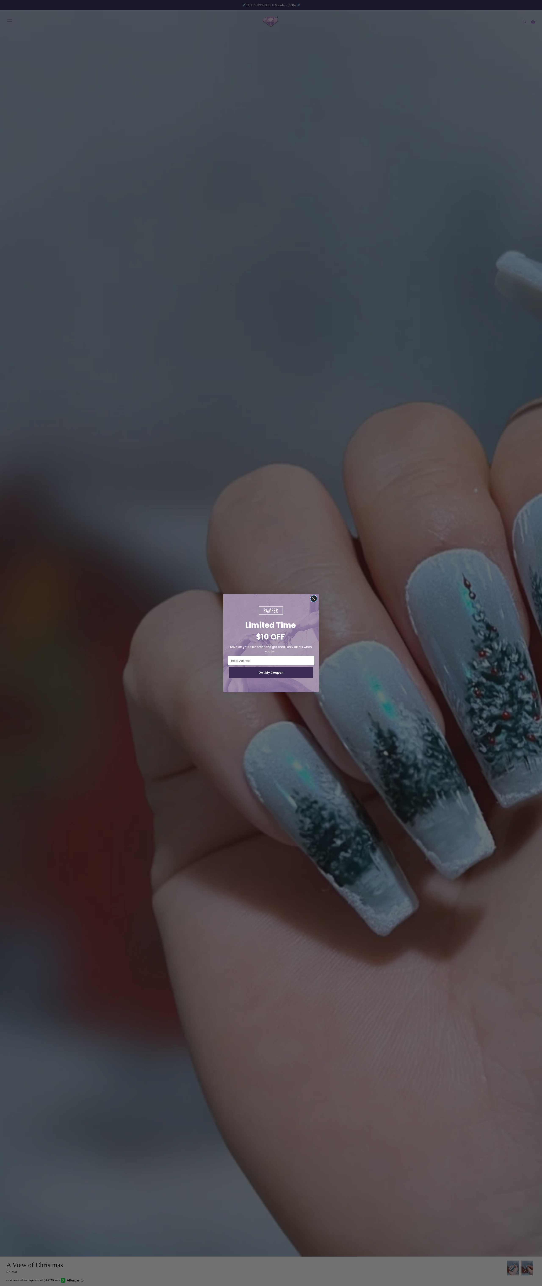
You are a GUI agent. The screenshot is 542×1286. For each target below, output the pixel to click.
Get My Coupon (271, 672)
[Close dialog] (314, 598)
